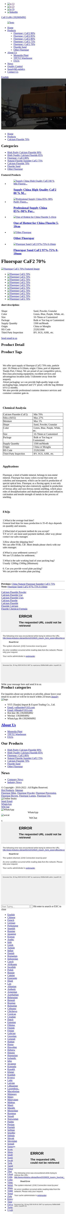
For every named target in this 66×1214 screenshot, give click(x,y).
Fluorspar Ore (43, 795)
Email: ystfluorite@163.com (21, 707)
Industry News (14, 782)
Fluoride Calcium (9, 606)
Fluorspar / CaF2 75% (24, 41)
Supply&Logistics (16, 69)
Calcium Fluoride (9, 603)
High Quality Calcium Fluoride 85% (25, 155)
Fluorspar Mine (8, 793)
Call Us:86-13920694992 (13, 17)
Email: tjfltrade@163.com (19, 710)
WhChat (5, 806)
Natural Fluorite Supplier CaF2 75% (25, 160)
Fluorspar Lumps (27, 795)
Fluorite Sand (20, 47)
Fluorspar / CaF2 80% (24, 38)
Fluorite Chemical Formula (14, 608)
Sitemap (19, 790)
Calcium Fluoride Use (12, 595)
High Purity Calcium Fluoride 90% (24, 152)
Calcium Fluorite (9, 600)
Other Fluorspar (21, 49)
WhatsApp (6, 804)
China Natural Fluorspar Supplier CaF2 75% (33, 584)
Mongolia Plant (21, 55)
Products (11, 30)
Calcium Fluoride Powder (13, 592)
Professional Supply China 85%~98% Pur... (30, 209)
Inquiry (54, 696)
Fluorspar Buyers (9, 795)
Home (10, 27)
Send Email (6, 801)
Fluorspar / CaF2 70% (24, 44)
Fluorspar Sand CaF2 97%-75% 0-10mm (27, 586)
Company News (15, 779)
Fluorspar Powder (26, 793)
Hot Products (7, 790)
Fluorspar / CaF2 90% (24, 33)
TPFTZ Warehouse (23, 58)
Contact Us (12, 72)
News (10, 63)
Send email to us (9, 338)
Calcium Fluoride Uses (12, 597)
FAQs (16, 61)
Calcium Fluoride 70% (18, 139)
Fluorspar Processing (46, 793)
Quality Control (15, 66)
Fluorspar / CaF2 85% (24, 36)
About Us (12, 52)
